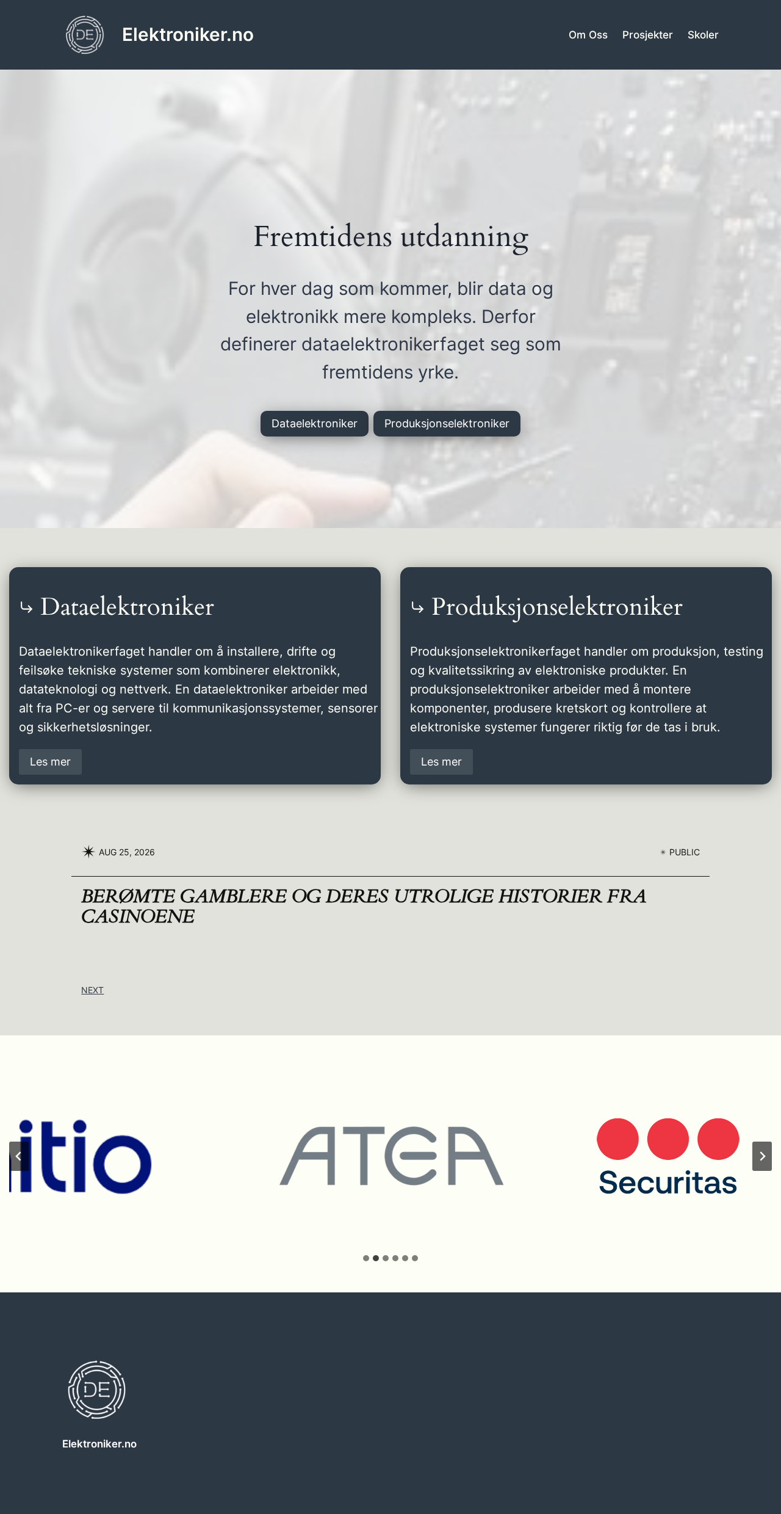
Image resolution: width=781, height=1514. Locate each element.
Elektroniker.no (188, 34)
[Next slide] (762, 1156)
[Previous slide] (19, 1156)
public (684, 852)
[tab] (366, 1258)
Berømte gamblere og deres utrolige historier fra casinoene (364, 906)
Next (92, 990)
